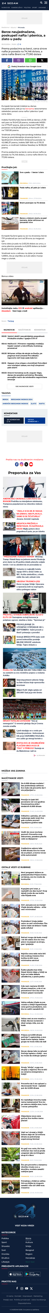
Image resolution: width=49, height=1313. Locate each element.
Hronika (5, 1254)
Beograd (30, 1250)
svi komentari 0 (13, 420)
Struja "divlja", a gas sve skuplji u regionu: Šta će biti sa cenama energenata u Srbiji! (34, 1070)
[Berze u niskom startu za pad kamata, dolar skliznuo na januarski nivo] (10, 223)
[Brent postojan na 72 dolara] (10, 208)
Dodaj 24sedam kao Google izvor (26, 66)
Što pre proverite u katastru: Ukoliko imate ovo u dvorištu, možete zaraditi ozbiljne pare (34, 1168)
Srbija (28, 1246)
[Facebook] (17, 464)
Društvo (5, 1258)
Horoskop (30, 1258)
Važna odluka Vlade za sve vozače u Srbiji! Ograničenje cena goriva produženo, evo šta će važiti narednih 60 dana (34, 1005)
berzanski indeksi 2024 (21, 399)
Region (29, 1254)
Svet (4, 1250)
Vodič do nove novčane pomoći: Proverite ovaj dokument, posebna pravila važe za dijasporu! (33, 835)
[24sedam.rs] (10, 3)
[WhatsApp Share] (30, 60)
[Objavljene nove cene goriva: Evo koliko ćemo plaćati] (11, 1122)
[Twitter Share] (42, 60)
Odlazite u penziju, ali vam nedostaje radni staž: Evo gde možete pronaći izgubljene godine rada (33, 819)
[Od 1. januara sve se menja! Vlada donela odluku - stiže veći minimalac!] (11, 911)
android (28, 308)
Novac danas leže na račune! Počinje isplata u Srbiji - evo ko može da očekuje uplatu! (34, 1053)
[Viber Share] (18, 60)
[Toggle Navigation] (45, 3)
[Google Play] (32, 1274)
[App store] (15, 1274)
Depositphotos (24, 1303)
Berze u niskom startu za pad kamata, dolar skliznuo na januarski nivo (33, 220)
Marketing (38, 1296)
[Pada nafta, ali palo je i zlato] (10, 193)
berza (5, 399)
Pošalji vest (8, 1300)
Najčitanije (24, 330)
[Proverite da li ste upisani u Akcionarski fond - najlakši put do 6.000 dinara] (11, 1089)
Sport (34, 8)
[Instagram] (21, 464)
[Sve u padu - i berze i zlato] (10, 177)
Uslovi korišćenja (38, 1300)
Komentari (40, 330)
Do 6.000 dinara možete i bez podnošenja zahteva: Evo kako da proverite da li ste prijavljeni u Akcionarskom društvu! (33, 786)
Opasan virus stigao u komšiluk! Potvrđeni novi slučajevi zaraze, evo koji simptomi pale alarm (27, 365)
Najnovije (6, 8)
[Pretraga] (41, 2)
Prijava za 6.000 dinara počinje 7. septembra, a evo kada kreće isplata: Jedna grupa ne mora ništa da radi (33, 1038)
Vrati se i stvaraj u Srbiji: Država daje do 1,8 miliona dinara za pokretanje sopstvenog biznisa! (33, 1135)
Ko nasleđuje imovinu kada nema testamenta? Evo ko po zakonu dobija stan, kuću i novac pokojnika (34, 1103)
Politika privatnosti (22, 1300)
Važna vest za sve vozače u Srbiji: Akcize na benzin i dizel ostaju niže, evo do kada (33, 1022)
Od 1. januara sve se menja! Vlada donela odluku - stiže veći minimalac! (33, 907)
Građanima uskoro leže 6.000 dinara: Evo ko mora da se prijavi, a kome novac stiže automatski (33, 851)
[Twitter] (26, 464)
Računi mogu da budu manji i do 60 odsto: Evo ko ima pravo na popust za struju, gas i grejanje (34, 940)
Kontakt (18, 1296)
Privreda (21, 27)
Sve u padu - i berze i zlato (32, 172)
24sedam (6, 311)
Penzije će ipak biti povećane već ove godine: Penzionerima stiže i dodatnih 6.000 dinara (33, 803)
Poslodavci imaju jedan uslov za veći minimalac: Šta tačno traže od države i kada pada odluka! (34, 924)
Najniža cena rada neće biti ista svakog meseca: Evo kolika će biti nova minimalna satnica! (33, 957)
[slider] (23, 298)
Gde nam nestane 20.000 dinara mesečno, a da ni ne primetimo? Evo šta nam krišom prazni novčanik (33, 989)
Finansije (24, 198)
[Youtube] (31, 464)
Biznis (13, 27)
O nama (10, 1296)
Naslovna (5, 27)
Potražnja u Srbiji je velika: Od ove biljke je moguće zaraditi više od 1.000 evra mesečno (33, 1184)
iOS (20, 308)
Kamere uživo (16, 8)
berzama (29, 108)
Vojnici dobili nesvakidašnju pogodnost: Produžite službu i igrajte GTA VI (26, 337)
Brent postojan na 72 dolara (32, 203)
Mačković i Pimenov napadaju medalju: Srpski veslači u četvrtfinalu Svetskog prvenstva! (25, 346)
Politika (27, 8)
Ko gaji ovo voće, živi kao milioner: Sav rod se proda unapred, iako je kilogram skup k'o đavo (33, 1151)
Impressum (27, 1296)
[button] (23, 291)
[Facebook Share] (7, 60)
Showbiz (42, 8)
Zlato (33, 403)
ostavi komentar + (33, 420)
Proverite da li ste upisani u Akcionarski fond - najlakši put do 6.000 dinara (33, 1086)
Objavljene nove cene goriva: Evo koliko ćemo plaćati (32, 1118)
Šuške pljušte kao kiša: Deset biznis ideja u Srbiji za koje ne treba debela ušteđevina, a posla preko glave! (34, 973)
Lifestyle (6, 1262)
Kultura (29, 1242)
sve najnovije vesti (25, 386)
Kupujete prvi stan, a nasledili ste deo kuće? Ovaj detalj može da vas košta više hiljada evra (34, 892)
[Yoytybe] (26, 1289)
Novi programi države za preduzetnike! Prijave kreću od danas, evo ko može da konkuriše (33, 875)
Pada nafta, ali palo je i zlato (33, 188)
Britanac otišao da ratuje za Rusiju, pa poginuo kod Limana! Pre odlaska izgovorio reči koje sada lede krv (24, 355)
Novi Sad (30, 1262)
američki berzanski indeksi (15, 403)
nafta (42, 403)
